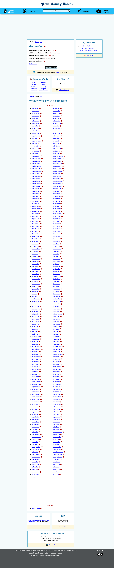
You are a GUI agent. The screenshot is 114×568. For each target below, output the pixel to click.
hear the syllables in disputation (61, 234)
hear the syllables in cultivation (61, 198)
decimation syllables (45, 46)
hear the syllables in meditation (40, 354)
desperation (35, 226)
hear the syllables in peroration (61, 381)
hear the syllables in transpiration (41, 457)
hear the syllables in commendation (64, 156)
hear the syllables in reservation (40, 419)
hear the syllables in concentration (63, 163)
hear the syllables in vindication (40, 474)
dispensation (36, 234)
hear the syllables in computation (41, 163)
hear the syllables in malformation (63, 346)
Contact (60, 553)
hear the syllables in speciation (40, 442)
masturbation (36, 349)
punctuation (36, 402)
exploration (56, 269)
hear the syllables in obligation (61, 361)
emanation (56, 246)
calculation (56, 146)
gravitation (56, 289)
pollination (56, 387)
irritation (56, 329)
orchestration (57, 367)
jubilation (35, 334)
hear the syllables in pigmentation (42, 387)
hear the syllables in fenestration (62, 276)
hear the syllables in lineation (39, 344)
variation (35, 469)
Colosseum (34, 90)
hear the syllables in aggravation (41, 123)
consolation (56, 178)
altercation (35, 128)
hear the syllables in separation (61, 434)
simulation (35, 439)
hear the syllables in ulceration (39, 462)
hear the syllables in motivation (40, 359)
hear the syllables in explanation (62, 266)
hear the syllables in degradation (62, 208)
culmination (36, 199)
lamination (56, 336)
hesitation (56, 291)
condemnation (36, 166)
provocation (35, 399)
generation (35, 286)
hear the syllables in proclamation (41, 394)
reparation (35, 414)
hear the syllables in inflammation (63, 314)
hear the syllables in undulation (61, 462)
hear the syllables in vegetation (61, 469)
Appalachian (36, 508)
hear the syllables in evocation (39, 254)
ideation (34, 294)
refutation (35, 409)
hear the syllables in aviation (38, 143)
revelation (56, 424)
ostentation (56, 372)
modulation (56, 356)
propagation (36, 397)
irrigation (35, 329)
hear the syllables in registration (62, 409)
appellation (35, 133)
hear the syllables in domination (40, 241)
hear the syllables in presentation (62, 392)
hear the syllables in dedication (40, 206)
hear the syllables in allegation (39, 126)
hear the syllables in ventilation (61, 472)
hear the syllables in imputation (40, 304)
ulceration (35, 462)
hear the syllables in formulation (41, 284)
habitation (35, 291)
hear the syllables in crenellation (62, 196)
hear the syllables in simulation (40, 439)
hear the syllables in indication (61, 311)
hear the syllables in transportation (63, 457)
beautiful (33, 82)
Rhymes (37, 42)
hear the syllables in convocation (41, 191)
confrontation (57, 171)
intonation (56, 324)
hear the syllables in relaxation (61, 412)
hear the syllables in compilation (41, 161)
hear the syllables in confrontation (63, 171)
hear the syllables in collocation (40, 153)
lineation (35, 344)
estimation (56, 251)
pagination (35, 377)
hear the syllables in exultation (61, 271)
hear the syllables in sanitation (61, 429)
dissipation (56, 236)
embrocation (36, 249)
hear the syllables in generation (40, 286)
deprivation (35, 219)
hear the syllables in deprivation (40, 219)
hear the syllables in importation (41, 301)
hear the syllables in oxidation (60, 374)
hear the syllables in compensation (63, 158)
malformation (57, 346)
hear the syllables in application (61, 133)
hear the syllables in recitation (39, 404)
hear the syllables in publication (61, 399)
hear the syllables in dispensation (41, 234)
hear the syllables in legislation (40, 339)
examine (33, 86)
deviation (35, 231)
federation (35, 276)
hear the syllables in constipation (41, 183)
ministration (36, 356)
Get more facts (38, 526)
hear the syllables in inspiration (61, 319)
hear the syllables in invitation (39, 326)
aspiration (35, 138)
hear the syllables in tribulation (61, 459)
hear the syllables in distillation (40, 239)
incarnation (35, 306)
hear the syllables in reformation (62, 407)
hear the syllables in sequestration (42, 437)
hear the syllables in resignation (61, 419)
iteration (56, 331)
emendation (57, 249)
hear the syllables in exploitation (41, 269)
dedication (35, 206)
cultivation (56, 199)
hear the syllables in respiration (40, 422)
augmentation (36, 141)
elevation (56, 244)
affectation (35, 121)
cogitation (56, 151)
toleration (35, 452)
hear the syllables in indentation (40, 311)
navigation (56, 359)
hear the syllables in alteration (60, 126)
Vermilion (43, 86)
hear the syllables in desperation (41, 226)
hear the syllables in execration (61, 259)
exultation (56, 271)
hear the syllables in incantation (61, 304)
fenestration (57, 276)
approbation (36, 136)
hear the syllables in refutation (39, 409)
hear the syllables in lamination (61, 336)
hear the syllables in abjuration (61, 108)
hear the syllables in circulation (40, 151)
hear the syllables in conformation (42, 171)
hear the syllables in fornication (61, 284)
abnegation (35, 111)
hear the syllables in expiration (40, 266)
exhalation (35, 261)
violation (56, 474)
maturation (56, 349)
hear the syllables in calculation (61, 146)
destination (56, 226)
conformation (36, 171)
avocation (56, 143)
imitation (35, 296)
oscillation (56, 369)
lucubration (56, 344)
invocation (56, 326)
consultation (57, 183)
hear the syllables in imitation (39, 296)
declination (35, 204)
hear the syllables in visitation (39, 477)
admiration (35, 118)
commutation (36, 158)
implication (56, 299)
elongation (35, 246)
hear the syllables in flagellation (61, 281)
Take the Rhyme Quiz (64, 90)
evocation (35, 254)
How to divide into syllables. (89, 50)
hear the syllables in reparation (40, 414)
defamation (56, 206)
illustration (56, 294)
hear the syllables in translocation (41, 454)
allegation (35, 126)
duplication (56, 241)
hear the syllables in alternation (61, 128)
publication (56, 399)
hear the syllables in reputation (61, 417)
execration (56, 259)
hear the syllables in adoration (60, 118)
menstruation (57, 354)
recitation (35, 404)
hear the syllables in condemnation (42, 166)
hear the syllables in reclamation (62, 404)
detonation (56, 229)
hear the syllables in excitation (60, 256)
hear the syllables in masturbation (42, 349)
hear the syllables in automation (62, 141)
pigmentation (36, 387)
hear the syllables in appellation (40, 133)
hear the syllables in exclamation (41, 259)
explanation (56, 266)
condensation (57, 166)
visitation (35, 477)
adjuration (56, 116)
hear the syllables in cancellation (62, 148)
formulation (36, 284)
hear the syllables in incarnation (40, 306)
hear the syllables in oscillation (61, 369)
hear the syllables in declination (40, 203)
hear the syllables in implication (61, 299)
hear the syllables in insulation (61, 321)
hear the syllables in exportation (40, 271)
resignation (56, 419)
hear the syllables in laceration (60, 334)
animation (35, 131)
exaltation (56, 254)
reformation (57, 407)
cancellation (57, 148)
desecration (56, 221)
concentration (57, 163)
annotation (56, 131)
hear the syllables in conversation (62, 188)
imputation (35, 304)
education (35, 244)
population (35, 389)
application (56, 133)
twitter (101, 554)
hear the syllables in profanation (62, 394)
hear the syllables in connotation (41, 176)
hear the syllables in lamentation (41, 336)
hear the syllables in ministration (41, 356)
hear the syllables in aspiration (39, 138)
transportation (57, 457)
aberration (35, 108)
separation (56, 434)
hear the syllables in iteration (60, 331)
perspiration (36, 384)
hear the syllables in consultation (62, 183)
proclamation (36, 394)
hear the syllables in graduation (61, 286)
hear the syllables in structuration (62, 447)
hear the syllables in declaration (61, 201)
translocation (36, 454)
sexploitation (57, 437)
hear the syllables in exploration (61, 269)
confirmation (36, 168)
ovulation (35, 374)
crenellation (57, 196)
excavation (35, 256)
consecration (57, 176)
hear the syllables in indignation (40, 314)
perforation (35, 379)
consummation (36, 186)
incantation (56, 304)
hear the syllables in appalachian (41, 508)
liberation (35, 341)
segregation (35, 434)
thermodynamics (43, 90)
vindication (35, 474)
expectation (35, 264)
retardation (35, 424)
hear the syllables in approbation (41, 136)
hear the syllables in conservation (41, 178)
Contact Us (58, 72)
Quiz (41, 42)
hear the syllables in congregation (41, 173)
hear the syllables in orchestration (63, 366)
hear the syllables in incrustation (41, 309)
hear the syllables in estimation (61, 251)
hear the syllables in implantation (41, 299)
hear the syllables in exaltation (61, 254)
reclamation (57, 404)
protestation (57, 397)
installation (35, 321)
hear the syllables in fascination (61, 274)
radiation (56, 402)
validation (35, 467)
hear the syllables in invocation (61, 326)
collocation (35, 153)
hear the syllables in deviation (39, 231)
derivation (35, 221)
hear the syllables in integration (40, 324)
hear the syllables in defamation (61, 206)
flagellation (56, 281)
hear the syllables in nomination (40, 361)
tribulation (56, 459)
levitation (56, 339)
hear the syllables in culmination (41, 198)
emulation (35, 251)
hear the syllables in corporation (40, 193)
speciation (35, 442)
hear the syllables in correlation (61, 193)
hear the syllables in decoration (61, 203)
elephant (43, 82)
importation (36, 301)
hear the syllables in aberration (40, 108)
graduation (56, 286)
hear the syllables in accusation (61, 113)
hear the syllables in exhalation (40, 261)
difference (34, 88)
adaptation (35, 116)
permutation (36, 382)
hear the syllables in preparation (40, 392)
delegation (35, 214)
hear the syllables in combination (41, 156)
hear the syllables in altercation (40, 128)
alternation (56, 128)
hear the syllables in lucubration (61, 344)
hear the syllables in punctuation (41, 402)
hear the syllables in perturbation (62, 384)
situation (56, 439)
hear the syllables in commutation (42, 158)
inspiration (56, 319)
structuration (57, 447)
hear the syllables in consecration (62, 176)
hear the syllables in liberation (39, 341)
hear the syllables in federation (40, 276)
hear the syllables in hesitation (61, 291)
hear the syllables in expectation (40, 264)
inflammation (57, 314)
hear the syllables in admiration (40, 118)
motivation (35, 359)
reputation (56, 417)
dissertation (35, 236)
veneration (35, 472)
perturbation (57, 384)
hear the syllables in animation (40, 131)
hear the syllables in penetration (62, 376)
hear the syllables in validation (39, 467)
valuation (56, 467)
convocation (36, 191)
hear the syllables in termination (62, 449)
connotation (36, 176)
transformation (58, 452)
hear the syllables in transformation (64, 452)
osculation (35, 372)
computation (36, 163)
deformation (36, 209)
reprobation (35, 417)
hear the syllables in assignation (61, 138)
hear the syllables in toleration (39, 452)
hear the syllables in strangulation (42, 447)
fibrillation (56, 279)
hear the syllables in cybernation (41, 201)
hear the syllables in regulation (40, 412)
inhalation (56, 316)
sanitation (56, 429)
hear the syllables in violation (60, 474)
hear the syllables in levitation (60, 339)
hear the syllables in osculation (40, 371)
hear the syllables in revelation (61, 424)
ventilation (56, 472)
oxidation (56, 374)
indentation (35, 311)
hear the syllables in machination (41, 346)
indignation (35, 314)
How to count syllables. (87, 48)
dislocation (56, 231)
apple (43, 84)
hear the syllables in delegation (40, 213)
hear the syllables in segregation (41, 434)
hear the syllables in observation (41, 364)
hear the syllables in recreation (39, 407)
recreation (35, 407)
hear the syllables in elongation (40, 246)
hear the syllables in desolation (61, 224)
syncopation (36, 449)
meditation (35, 354)
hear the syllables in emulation (40, 251)
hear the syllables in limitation (61, 341)
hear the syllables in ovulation (39, 374)
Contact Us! (52, 544)
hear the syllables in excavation (40, 256)
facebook (98, 554)
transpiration (36, 457)
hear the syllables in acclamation (41, 113)
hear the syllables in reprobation (41, 417)
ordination (35, 369)
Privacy (47, 553)
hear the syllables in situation (60, 439)
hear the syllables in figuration (39, 281)
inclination (56, 306)
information (36, 316)
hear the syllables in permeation (61, 379)
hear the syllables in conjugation (62, 173)
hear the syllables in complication (62, 161)
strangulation (36, 447)
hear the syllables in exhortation (62, 261)
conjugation (56, 173)
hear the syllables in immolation (62, 296)
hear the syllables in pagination (40, 376)
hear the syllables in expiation (60, 264)
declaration (56, 201)
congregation (36, 173)
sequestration (36, 437)
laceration (56, 334)
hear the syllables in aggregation (62, 123)
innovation (35, 319)
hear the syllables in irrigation (39, 329)
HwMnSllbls (57, 4)
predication (56, 389)
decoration (56, 204)
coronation (56, 191)
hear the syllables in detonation (61, 229)
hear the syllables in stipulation (61, 444)
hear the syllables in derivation (40, 221)
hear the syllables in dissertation (41, 236)
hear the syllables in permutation (41, 381)
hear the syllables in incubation (61, 309)
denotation (35, 216)
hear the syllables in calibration (40, 148)
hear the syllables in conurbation (41, 188)
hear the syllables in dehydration (41, 211)
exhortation (56, 261)
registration (56, 409)
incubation (56, 309)
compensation (57, 158)
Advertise (53, 553)
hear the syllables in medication (61, 351)
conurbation (36, 188)
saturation (35, 432)
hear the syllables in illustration (61, 294)
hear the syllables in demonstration (63, 213)
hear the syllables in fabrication (40, 274)
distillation (35, 239)
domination (35, 241)
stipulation (56, 444)
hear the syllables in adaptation (40, 116)
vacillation (56, 464)
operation (35, 367)
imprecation (57, 301)
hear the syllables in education (39, 244)
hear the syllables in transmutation (63, 454)
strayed (43, 88)
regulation (35, 412)
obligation (56, 361)
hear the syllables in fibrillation (61, 279)
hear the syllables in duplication (61, 241)
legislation (35, 339)
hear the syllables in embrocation (41, 249)
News (36, 553)
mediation (35, 351)
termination (57, 449)
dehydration (36, 211)
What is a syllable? (85, 46)
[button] (69, 11)
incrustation (36, 309)
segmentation (57, 432)
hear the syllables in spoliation (39, 444)
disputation (56, 234)
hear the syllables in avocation (60, 143)
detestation (35, 229)
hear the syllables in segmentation (63, 432)
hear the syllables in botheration (41, 146)
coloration (56, 153)
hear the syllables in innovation (40, 319)
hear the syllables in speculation (61, 442)
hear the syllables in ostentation (61, 371)
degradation (57, 209)
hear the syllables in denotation (40, 216)
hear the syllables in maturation (61, 349)
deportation (56, 216)
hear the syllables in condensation (63, 166)
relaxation (56, 412)
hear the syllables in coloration (61, 153)
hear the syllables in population (40, 389)
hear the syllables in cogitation (61, 151)
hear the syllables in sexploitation (63, 437)
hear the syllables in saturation (40, 432)
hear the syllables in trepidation (40, 459)
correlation (56, 193)
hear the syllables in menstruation (63, 354)
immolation (56, 296)
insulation (56, 321)
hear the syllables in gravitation (61, 289)
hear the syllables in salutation (39, 429)
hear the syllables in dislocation (61, 231)
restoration (56, 422)
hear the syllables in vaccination (40, 464)
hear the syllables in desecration (61, 221)
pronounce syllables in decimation (45, 61)
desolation (56, 224)
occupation (56, 364)
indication (56, 311)
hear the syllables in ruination (60, 427)
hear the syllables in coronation (61, 191)
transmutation (57, 454)
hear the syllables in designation (41, 224)
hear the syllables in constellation (41, 181)
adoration (56, 118)
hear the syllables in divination (61, 239)
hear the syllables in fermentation (41, 279)
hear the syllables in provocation (41, 399)
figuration (35, 281)
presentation (57, 392)
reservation (35, 419)
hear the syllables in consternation (63, 181)
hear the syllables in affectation (40, 121)
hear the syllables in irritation (60, 329)
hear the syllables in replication (61, 414)
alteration (56, 126)
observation (35, 364)
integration (35, 324)
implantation (36, 299)
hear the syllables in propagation (41, 397)
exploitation (36, 269)
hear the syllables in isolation (39, 331)
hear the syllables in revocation (40, 427)
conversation (57, 188)
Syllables (31, 96)
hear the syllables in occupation (61, 364)
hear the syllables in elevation (60, 244)
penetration (56, 377)
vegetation (56, 469)
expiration (35, 266)
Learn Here (63, 526)
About (31, 553)
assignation (56, 138)
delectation (56, 211)
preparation (35, 392)
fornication (56, 284)
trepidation (35, 459)
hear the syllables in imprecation (62, 301)
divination (56, 239)
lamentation (36, 336)
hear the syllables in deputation (61, 219)
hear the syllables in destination (61, 226)
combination (36, 156)
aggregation (57, 123)
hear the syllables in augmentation (42, 141)
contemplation (57, 186)
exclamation (36, 259)
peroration (56, 382)
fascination (56, 274)
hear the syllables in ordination (40, 369)
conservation (36, 178)
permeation (56, 379)
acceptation (56, 111)
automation (56, 141)
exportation (35, 271)
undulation (56, 462)
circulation (35, 151)
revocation (35, 427)
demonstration (57, 214)
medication (56, 351)
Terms (41, 553)
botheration (35, 146)
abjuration (56, 108)
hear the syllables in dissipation (61, 236)
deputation (56, 219)
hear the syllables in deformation (41, 208)
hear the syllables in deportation (62, 216)
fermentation (36, 279)
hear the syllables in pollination (61, 387)
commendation (58, 156)
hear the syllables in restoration (61, 422)
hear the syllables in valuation (60, 467)
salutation (35, 429)
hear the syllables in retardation (40, 424)
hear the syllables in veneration (40, 472)
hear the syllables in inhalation (61, 316)
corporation (35, 193)
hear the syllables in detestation (40, 229)
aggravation (35, 123)
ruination (56, 427)
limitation (56, 341)
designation (35, 224)
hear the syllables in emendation (62, 249)
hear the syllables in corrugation (40, 196)
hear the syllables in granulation (40, 289)
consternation (57, 181)
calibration (35, 148)
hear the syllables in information (41, 316)
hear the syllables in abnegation (40, 111)
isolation (34, 331)
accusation (56, 113)
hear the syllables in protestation (62, 397)
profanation (56, 394)
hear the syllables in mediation (40, 351)
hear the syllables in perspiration (41, 384)
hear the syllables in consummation (42, 186)
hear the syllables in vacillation (61, 464)
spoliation (35, 444)
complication (57, 161)
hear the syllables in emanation (61, 246)
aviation (34, 143)
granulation (35, 289)
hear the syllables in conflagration (63, 168)
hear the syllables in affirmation (61, 121)
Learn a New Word (51, 67)
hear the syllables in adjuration (61, 116)
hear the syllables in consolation (62, 178)
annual (34, 84)
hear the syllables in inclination (61, 306)
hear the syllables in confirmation (41, 168)
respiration (35, 422)
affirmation (56, 121)
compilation (36, 161)
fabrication (35, 274)
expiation (56, 264)
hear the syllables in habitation (40, 291)
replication (56, 414)
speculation (56, 442)
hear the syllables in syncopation (41, 449)
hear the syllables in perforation (40, 379)
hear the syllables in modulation (62, 356)
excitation (56, 256)
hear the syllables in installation (40, 321)
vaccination (35, 464)
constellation (36, 181)
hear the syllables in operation (39, 366)
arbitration (56, 136)
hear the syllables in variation (39, 469)
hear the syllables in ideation (38, 294)
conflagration (57, 168)
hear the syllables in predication (61, 389)
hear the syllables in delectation (61, 211)
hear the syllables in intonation (61, 324)
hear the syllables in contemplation (63, 186)
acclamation (36, 113)
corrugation (35, 196)
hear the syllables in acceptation (61, 111)
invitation (35, 326)
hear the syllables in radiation (60, 402)
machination (36, 346)
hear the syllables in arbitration (61, 136)
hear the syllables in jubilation (39, 334)
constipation (36, 183)
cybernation (35, 201)
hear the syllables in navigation (61, 359)
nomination (35, 361)
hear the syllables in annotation (61, 131)
